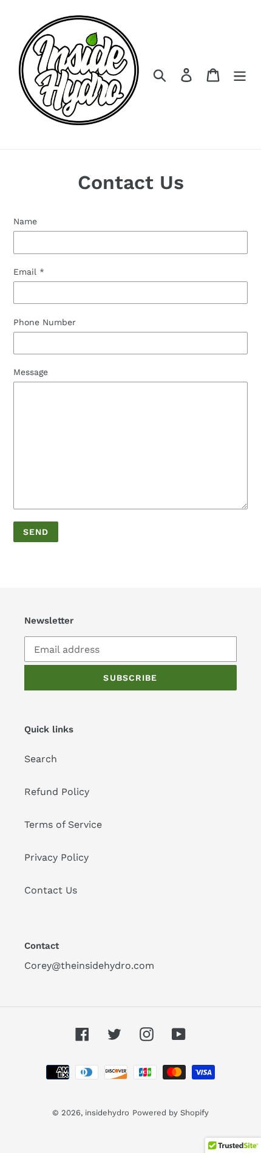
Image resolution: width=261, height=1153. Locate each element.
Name (25, 221)
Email (28, 272)
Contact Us (50, 890)
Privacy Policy (56, 857)
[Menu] (239, 74)
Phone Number (44, 322)
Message (30, 372)
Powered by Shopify (170, 1112)
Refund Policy (56, 791)
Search (40, 759)
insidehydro (107, 1112)
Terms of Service (63, 824)
